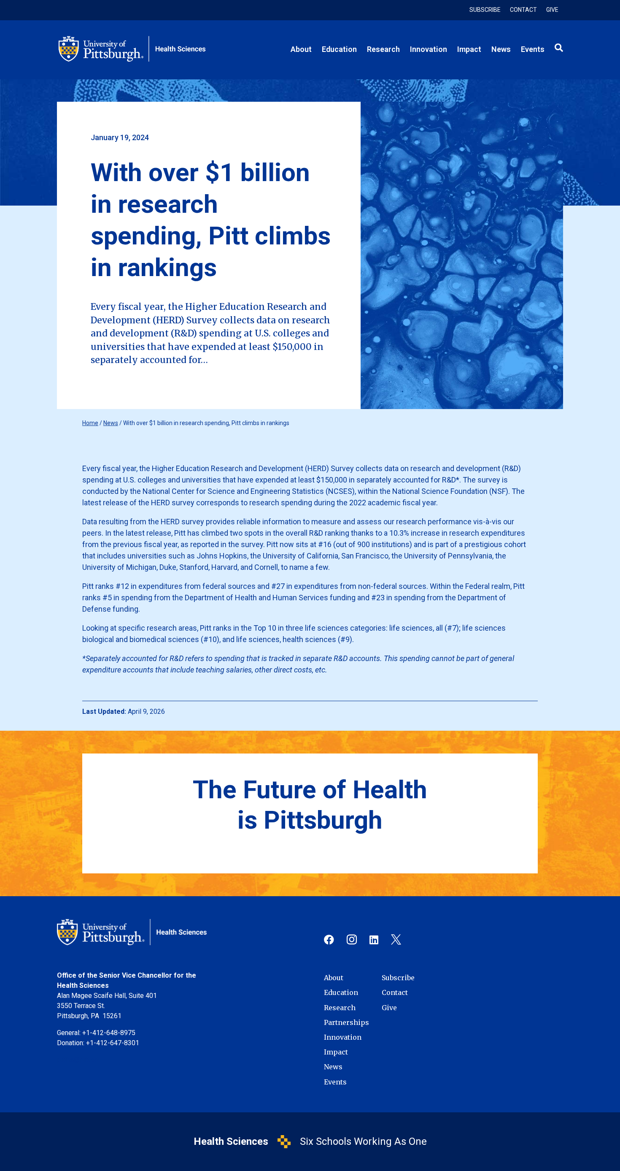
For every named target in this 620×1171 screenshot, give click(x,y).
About (333, 978)
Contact (523, 10)
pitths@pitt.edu (79, 1060)
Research (340, 1008)
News (110, 423)
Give (552, 10)
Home (90, 423)
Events (335, 1082)
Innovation (342, 1037)
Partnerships (346, 1023)
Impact (336, 1052)
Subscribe (485, 10)
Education (341, 993)
